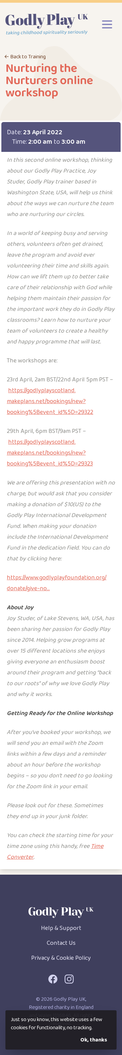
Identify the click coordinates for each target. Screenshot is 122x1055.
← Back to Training (25, 57)
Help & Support (61, 928)
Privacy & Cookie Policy (61, 958)
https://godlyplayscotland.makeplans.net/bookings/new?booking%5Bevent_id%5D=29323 (50, 453)
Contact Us (61, 943)
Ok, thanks (93, 1040)
